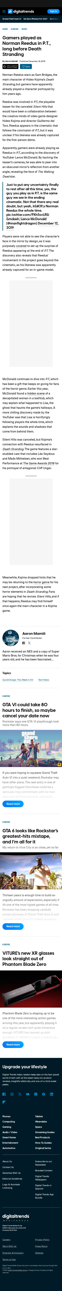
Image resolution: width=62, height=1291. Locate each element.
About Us (7, 1161)
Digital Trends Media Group (17, 1270)
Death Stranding (12, 449)
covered (21, 246)
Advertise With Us (11, 1172)
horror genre (41, 582)
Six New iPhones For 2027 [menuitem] (35, 19)
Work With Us (9, 1246)
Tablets (39, 1116)
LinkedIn (51, 1094)
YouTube (27, 1094)
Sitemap (39, 1252)
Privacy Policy (42, 1239)
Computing (8, 1121)
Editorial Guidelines (12, 1178)
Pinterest (43, 1094)
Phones (6, 1116)
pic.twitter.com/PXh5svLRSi (27, 215)
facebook (23, 643)
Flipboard (3, 1102)
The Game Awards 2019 (39, 463)
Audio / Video (9, 1132)
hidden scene (36, 393)
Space (38, 1127)
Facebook (3, 1094)
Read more (13, 804)
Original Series (43, 1148)
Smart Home (9, 1137)
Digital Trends (17, 15)
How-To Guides (43, 1142)
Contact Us (8, 1167)
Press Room (41, 1246)
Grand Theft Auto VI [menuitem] (11, 19)
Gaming (6, 1127)
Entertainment (10, 1142)
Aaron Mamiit (11, 61)
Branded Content (43, 1170)
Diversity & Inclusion (13, 1252)
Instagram (11, 1094)
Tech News (43, 679)
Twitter (19, 1094)
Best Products (42, 1137)
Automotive (8, 1148)
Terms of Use (9, 1259)
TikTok (35, 1094)
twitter (29, 643)
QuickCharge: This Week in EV (17, 679)
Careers (6, 1239)
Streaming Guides (45, 1132)
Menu (4, 11)
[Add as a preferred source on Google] (10, 66)
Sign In (53, 11)
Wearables (41, 1121)
